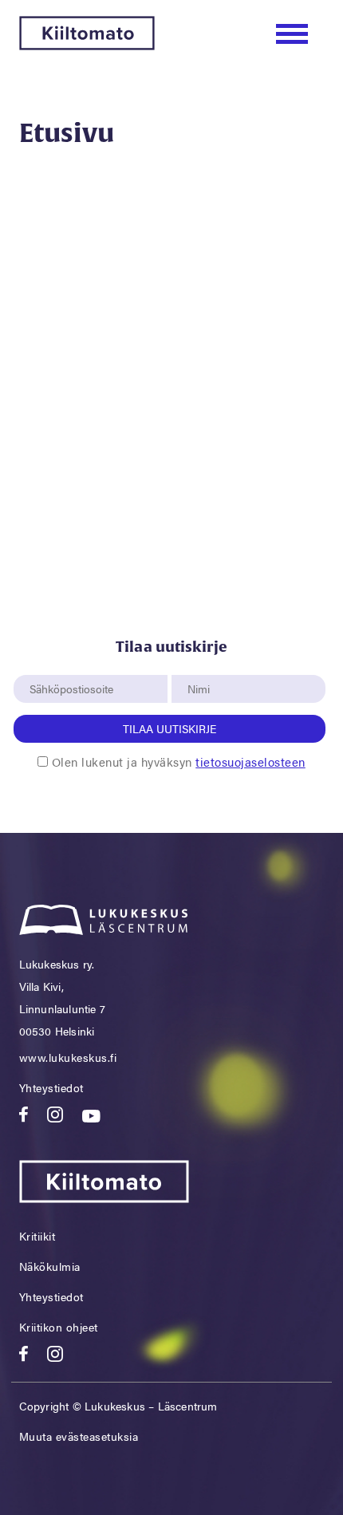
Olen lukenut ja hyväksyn (179, 761)
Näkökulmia (50, 1266)
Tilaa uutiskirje (169, 728)
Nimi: (199, 666)
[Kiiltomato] (87, 45)
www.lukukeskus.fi (68, 1057)
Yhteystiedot (51, 1087)
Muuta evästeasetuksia (79, 1436)
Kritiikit (37, 1236)
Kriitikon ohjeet (58, 1327)
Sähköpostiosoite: (75, 666)
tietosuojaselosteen (250, 761)
